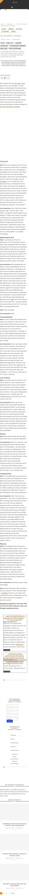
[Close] (2, 2)
